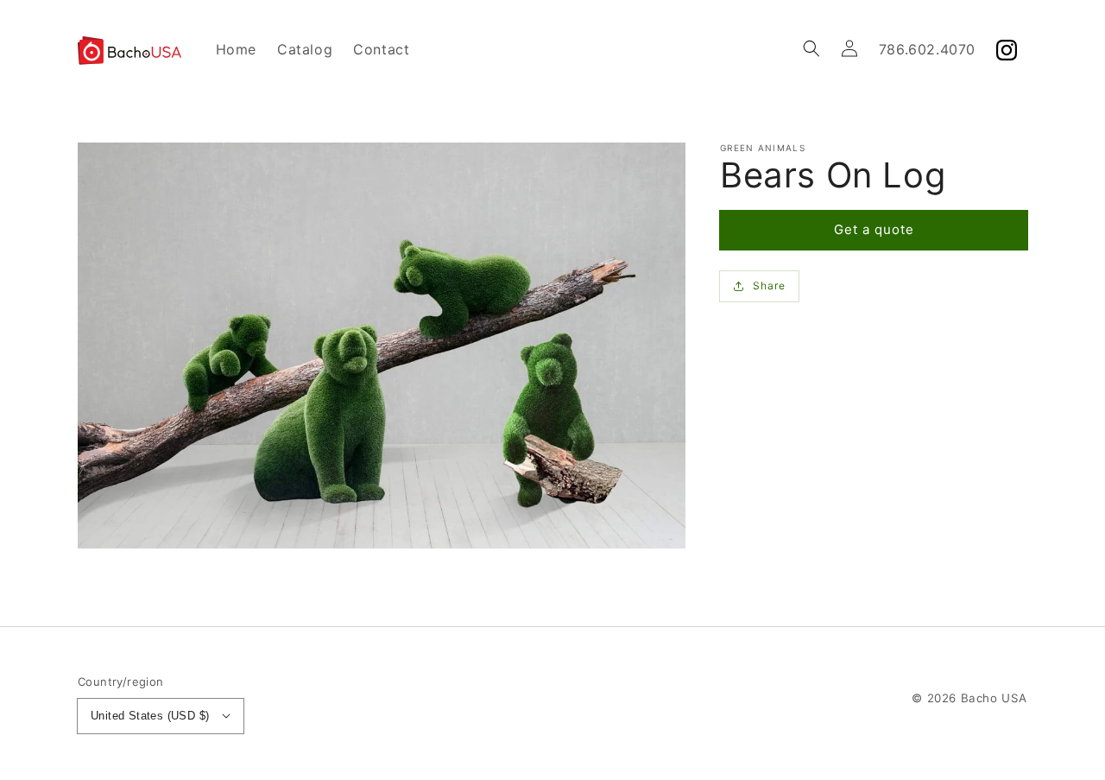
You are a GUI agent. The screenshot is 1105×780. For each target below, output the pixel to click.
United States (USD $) (150, 715)
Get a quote (874, 229)
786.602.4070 (927, 49)
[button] (811, 48)
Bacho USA (994, 698)
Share (769, 285)
